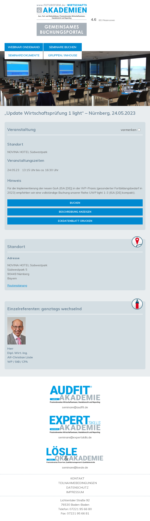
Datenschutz (77, 487)
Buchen (75, 202)
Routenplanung (17, 285)
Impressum (75, 492)
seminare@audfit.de (75, 407)
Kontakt (77, 478)
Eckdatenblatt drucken (75, 220)
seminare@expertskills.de (75, 437)
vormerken (129, 130)
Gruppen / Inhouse (62, 55)
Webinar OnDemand (24, 47)
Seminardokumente (24, 55)
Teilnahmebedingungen (77, 483)
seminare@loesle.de (75, 467)
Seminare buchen (62, 47)
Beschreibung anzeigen (75, 211)
